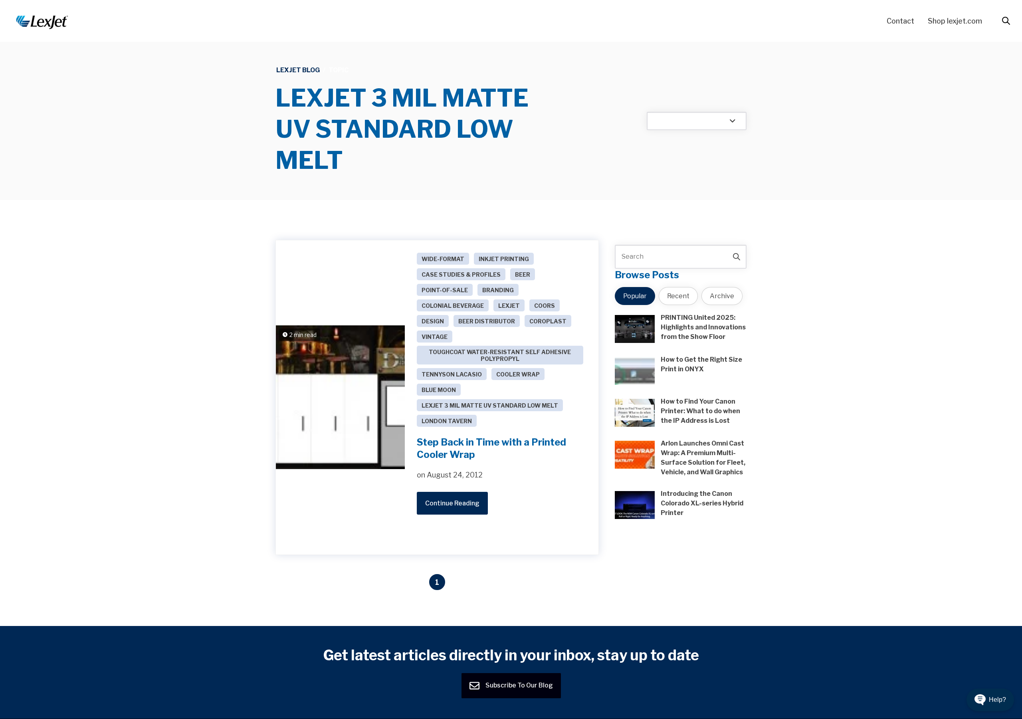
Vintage (435, 336)
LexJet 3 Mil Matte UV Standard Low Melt (490, 405)
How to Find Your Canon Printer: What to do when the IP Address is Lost (700, 411)
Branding (498, 290)
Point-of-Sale (445, 290)
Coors (544, 305)
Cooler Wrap (518, 374)
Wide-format (443, 259)
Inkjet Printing (504, 259)
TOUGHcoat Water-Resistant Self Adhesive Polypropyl (500, 355)
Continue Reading (452, 503)
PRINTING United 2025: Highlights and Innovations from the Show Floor (703, 327)
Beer (522, 274)
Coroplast (547, 321)
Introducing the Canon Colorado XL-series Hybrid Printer (702, 503)
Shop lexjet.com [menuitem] (955, 21)
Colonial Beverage (453, 305)
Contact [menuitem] (900, 21)
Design (433, 321)
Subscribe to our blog (518, 685)
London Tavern (447, 421)
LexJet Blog (298, 70)
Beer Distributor (486, 321)
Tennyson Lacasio (452, 374)
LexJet (509, 305)
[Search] (737, 256)
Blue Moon (439, 389)
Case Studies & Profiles (461, 274)
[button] (990, 700)
